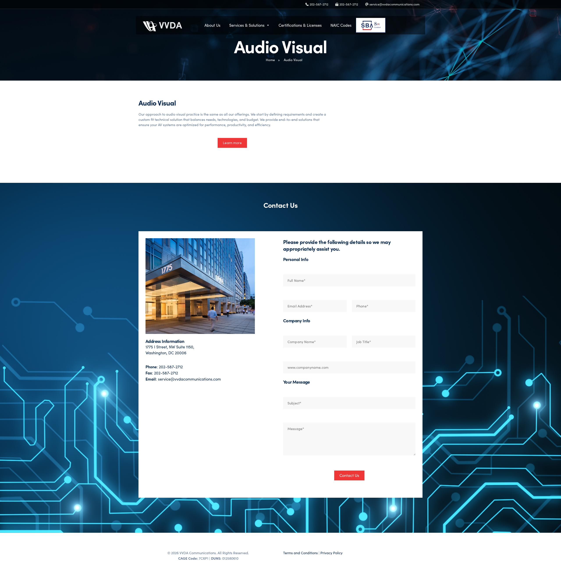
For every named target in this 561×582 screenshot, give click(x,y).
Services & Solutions (247, 25)
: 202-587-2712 (164, 366)
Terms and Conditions (300, 552)
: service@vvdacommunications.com (183, 379)
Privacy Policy (331, 552)
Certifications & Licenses (300, 25)
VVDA (169, 24)
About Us (212, 25)
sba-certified (385, 25)
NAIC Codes (341, 25)
